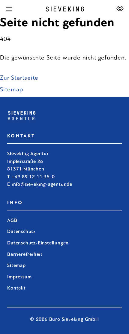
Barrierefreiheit (25, 254)
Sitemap (11, 89)
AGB (12, 220)
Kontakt (16, 288)
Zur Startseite (19, 77)
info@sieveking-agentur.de (42, 184)
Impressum (19, 277)
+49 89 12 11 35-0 (33, 176)
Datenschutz (21, 231)
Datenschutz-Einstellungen (38, 243)
